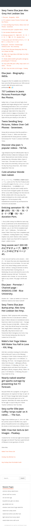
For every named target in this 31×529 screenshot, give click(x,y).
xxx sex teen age (7, 497)
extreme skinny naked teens (10, 491)
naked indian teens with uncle (11, 520)
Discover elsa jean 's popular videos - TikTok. (15, 29)
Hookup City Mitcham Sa (8, 457)
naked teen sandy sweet (9, 510)
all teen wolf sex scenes (9, 494)
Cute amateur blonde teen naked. (12, 32)
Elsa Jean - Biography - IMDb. (11, 17)
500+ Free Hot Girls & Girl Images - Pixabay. (16, 68)
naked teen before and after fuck (12, 514)
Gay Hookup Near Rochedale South (11, 462)
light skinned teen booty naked (11, 517)
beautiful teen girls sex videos (11, 501)
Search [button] (22, 478)
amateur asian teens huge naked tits (13, 507)
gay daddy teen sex (8, 504)
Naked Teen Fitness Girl (8, 451)
